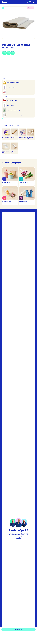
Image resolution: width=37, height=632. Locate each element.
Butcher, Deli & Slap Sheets (6, 42)
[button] (30, 2)
